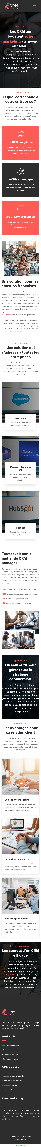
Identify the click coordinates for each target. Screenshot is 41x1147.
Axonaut (5, 315)
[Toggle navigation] (34, 6)
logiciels (27, 366)
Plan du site (20, 1145)
